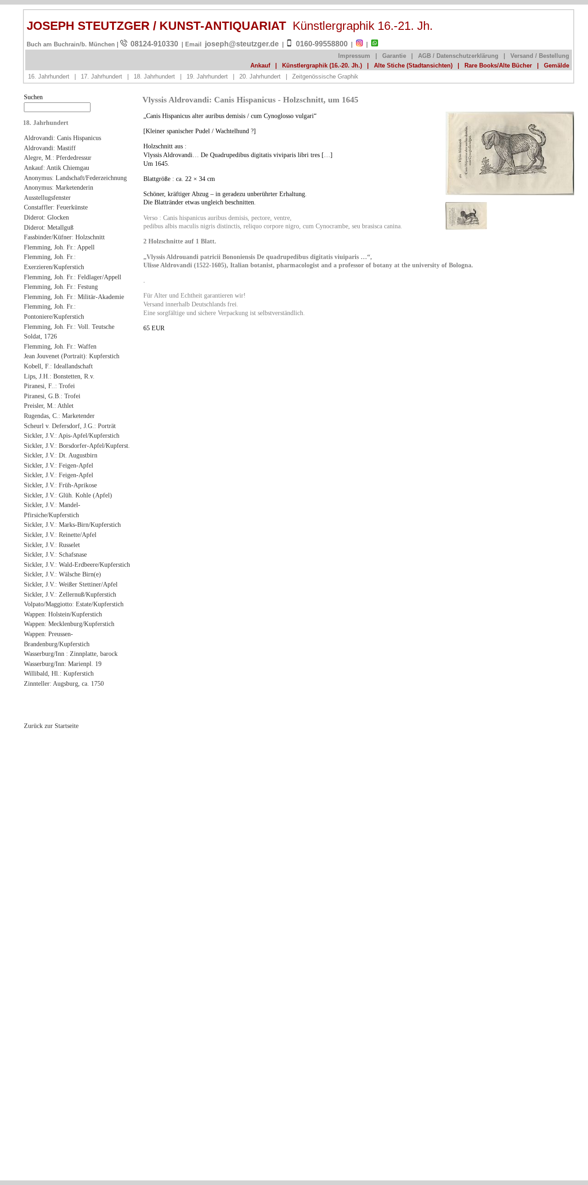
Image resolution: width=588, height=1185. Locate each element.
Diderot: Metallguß (49, 227)
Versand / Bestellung (539, 55)
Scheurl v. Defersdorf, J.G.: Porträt (70, 425)
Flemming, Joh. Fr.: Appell (59, 247)
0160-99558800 (322, 44)
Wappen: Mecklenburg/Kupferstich (69, 623)
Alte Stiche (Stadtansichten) (413, 65)
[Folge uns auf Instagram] (359, 44)
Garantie (394, 55)
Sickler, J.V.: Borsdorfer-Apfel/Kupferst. (77, 445)
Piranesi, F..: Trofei (49, 385)
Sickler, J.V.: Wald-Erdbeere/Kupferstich (77, 564)
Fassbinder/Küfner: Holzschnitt (64, 237)
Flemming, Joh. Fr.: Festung (61, 286)
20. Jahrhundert (260, 76)
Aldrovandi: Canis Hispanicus (62, 137)
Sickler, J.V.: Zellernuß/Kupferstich (70, 594)
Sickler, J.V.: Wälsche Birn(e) (62, 574)
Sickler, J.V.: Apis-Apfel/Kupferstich (71, 435)
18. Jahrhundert (154, 76)
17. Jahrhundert (101, 76)
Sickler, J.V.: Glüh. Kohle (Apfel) (68, 495)
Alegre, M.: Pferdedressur (57, 157)
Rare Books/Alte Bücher (498, 65)
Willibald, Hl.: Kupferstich (59, 673)
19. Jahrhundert (207, 76)
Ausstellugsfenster (47, 197)
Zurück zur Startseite (51, 725)
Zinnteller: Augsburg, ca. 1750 (64, 683)
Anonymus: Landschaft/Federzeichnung (75, 177)
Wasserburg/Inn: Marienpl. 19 (63, 663)
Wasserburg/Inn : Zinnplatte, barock (71, 653)
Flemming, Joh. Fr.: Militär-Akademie (74, 296)
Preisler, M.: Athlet (49, 405)
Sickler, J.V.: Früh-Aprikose (60, 485)
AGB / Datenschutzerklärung (458, 55)
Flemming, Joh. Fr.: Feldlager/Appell (72, 277)
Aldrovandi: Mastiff (50, 148)
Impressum (354, 55)
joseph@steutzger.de (242, 44)
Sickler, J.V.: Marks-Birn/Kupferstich (72, 524)
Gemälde (556, 65)
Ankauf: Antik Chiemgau (56, 167)
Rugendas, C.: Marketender (59, 415)
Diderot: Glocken (46, 217)
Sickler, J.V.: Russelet (52, 544)
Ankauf (260, 65)
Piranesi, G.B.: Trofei (52, 396)
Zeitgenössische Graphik (325, 76)
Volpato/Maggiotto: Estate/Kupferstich (74, 604)
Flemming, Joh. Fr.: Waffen (60, 346)
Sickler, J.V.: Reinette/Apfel (60, 534)
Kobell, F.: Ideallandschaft (58, 366)
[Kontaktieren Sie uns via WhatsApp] (374, 44)
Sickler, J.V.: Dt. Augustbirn (60, 455)
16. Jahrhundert (48, 76)
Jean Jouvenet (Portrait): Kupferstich (71, 356)
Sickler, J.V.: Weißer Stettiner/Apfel (71, 584)
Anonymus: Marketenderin (58, 187)
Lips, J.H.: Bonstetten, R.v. (59, 376)
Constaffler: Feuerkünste (56, 207)
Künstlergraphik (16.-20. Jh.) (322, 65)
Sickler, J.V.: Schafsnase (55, 554)
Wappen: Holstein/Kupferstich (63, 614)
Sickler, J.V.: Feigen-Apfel (58, 465)
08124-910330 (154, 44)
